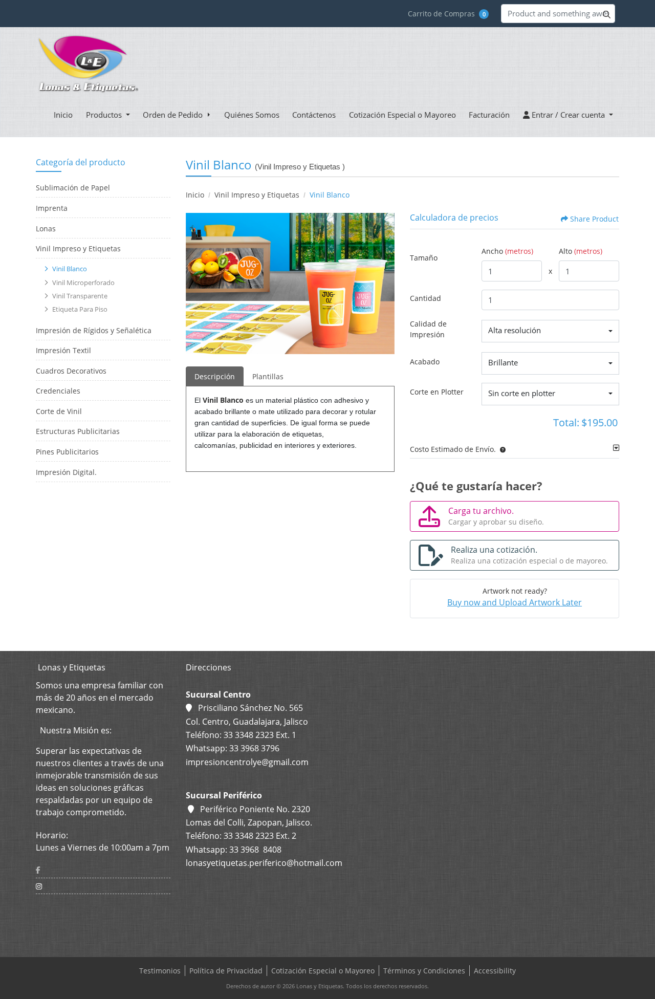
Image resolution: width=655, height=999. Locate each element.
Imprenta (52, 208)
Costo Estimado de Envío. (453, 449)
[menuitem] (63, 115)
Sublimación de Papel (73, 187)
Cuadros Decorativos (71, 371)
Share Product (594, 219)
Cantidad (425, 298)
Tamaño (424, 258)
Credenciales (58, 391)
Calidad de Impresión (428, 329)
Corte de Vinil (59, 411)
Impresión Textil (63, 350)
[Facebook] (103, 870)
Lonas (46, 228)
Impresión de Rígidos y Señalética (93, 330)
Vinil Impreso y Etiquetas (78, 248)
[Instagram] (103, 886)
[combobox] (550, 331)
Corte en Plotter (437, 392)
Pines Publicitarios (67, 452)
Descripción (214, 376)
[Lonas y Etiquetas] (87, 64)
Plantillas (267, 376)
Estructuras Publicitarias (78, 431)
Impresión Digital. (66, 472)
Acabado (425, 361)
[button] (501, 449)
